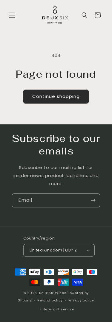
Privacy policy (81, 300)
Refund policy (50, 300)
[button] (12, 15)
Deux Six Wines (53, 292)
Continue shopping (56, 96)
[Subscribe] (93, 200)
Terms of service (58, 309)
